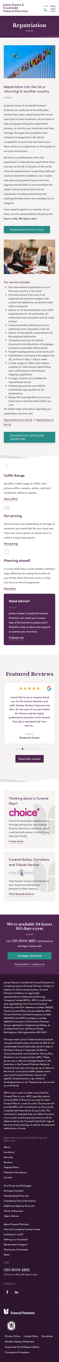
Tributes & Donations (15, 1172)
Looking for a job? (13, 1234)
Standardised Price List (16, 1195)
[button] (17, 749)
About (7, 1147)
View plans (10, 588)
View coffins (10, 499)
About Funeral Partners (16, 1224)
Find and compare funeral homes (22, 1229)
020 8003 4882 (24, 941)
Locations (9, 1152)
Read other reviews (30, 759)
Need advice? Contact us (30, 964)
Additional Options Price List (19, 1206)
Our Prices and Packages (17, 1185)
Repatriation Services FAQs (27, 229)
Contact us (16, 637)
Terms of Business (13, 1211)
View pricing (11, 543)
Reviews (8, 1162)
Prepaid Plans (11, 1167)
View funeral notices (21, 894)
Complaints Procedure (17, 1352)
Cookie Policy (31, 1336)
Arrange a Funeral (29, 955)
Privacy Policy (12, 1336)
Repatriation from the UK (18, 420)
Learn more (16, 841)
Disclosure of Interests (16, 1249)
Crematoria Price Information (20, 1200)
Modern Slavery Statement (19, 1341)
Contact (8, 1177)
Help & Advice (11, 1216)
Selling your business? (16, 1239)
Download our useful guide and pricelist (27, 437)
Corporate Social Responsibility (22, 1347)
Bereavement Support (16, 1244)
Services (8, 1157)
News (7, 1254)
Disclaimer (47, 1336)
